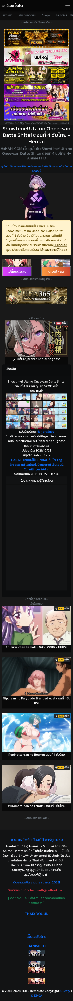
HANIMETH (36, 946)
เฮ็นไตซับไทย (37, 936)
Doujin (46, 15)
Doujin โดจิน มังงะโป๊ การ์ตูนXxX (37, 840)
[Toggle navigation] (68, 5)
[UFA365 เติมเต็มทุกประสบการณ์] (36, 295)
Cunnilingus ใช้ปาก (36, 469)
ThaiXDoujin (36, 914)
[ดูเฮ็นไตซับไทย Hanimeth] (36, 970)
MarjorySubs (45, 431)
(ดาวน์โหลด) (58, 249)
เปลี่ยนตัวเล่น (17, 271)
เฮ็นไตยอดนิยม (26, 15)
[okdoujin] (36, 953)
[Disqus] (36, 537)
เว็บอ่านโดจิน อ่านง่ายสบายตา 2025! (36, 882)
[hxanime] (36, 981)
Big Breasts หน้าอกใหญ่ (36, 462)
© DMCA (36, 995)
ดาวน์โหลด (56, 271)
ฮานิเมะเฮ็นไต (12, 5)
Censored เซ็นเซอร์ (50, 464)
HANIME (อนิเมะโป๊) (23, 459)
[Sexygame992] (36, 75)
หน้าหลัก (7, 15)
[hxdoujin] (36, 964)
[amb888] (36, 111)
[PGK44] (36, 38)
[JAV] (36, 57)
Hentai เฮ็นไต (46, 459)
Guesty (65, 990)
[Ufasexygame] (36, 93)
